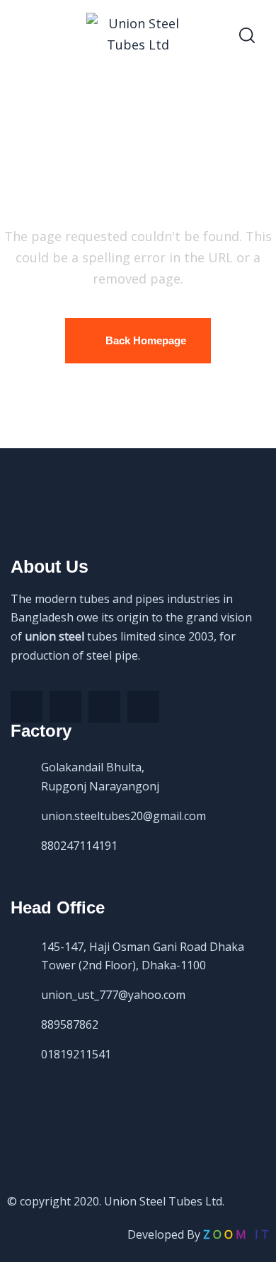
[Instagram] (143, 707)
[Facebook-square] (26, 707)
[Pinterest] (104, 707)
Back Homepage (145, 340)
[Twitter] (65, 707)
